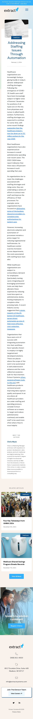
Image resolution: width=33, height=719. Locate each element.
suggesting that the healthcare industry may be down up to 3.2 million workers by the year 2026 (16, 133)
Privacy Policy (16, 712)
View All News (16, 576)
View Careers (15, 693)
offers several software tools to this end (16, 380)
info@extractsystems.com (16, 682)
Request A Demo (16, 626)
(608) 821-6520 (16, 658)
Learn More (23, 3)
